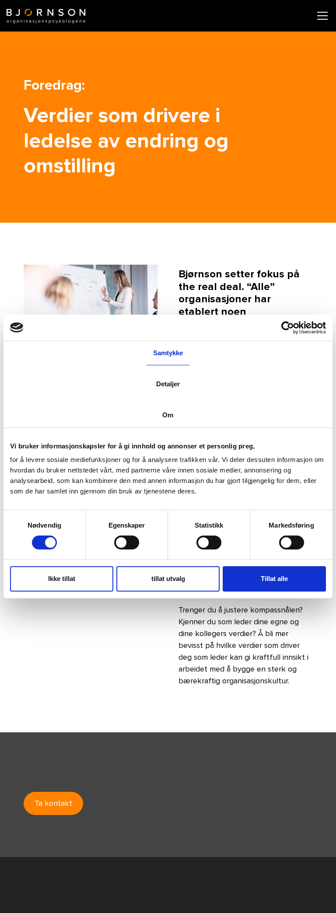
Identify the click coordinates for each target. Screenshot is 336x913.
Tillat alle (274, 578)
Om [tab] (167, 415)
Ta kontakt (53, 803)
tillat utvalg (168, 578)
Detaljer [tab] (168, 384)
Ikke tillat (61, 578)
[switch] (126, 542)
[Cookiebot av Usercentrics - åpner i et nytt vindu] (287, 327)
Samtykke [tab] (168, 353)
